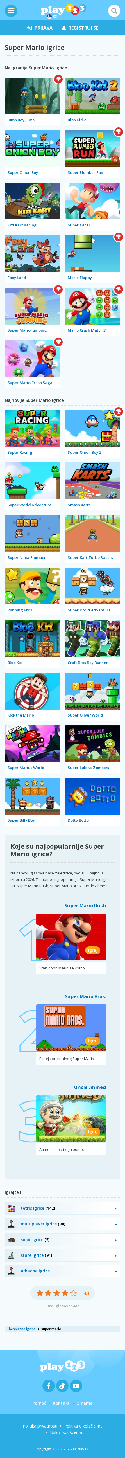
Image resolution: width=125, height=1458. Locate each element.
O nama (84, 1403)
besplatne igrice (22, 1328)
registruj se (83, 28)
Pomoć (39, 1403)
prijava (44, 28)
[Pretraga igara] (114, 11)
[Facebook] (48, 1386)
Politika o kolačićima (83, 1426)
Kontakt (61, 1403)
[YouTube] (76, 1386)
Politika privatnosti (40, 1426)
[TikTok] (62, 1386)
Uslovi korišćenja (66, 1432)
